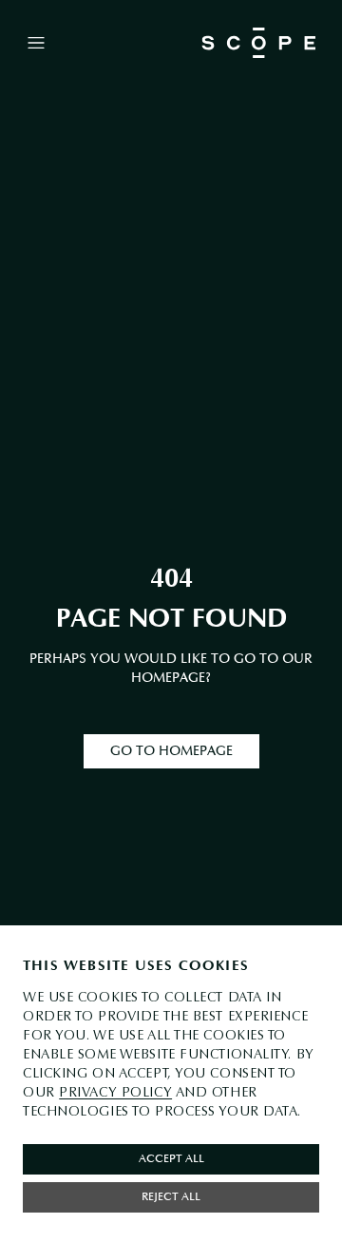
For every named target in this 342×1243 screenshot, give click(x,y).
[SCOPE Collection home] (258, 43)
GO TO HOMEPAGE (171, 751)
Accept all (171, 1159)
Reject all (171, 1197)
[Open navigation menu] (36, 42)
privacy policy (115, 1092)
